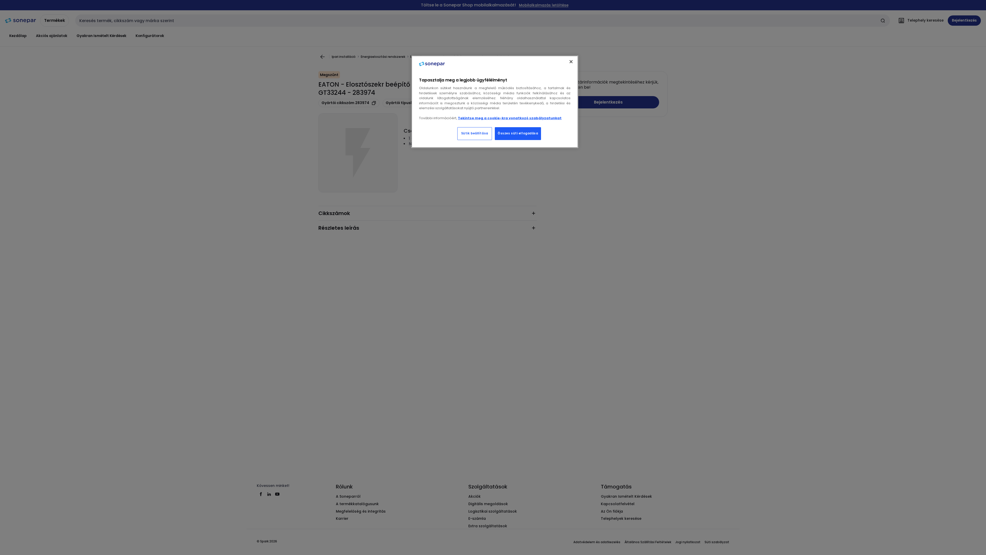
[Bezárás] (571, 61)
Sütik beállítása (474, 133)
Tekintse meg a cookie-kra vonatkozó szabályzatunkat (510, 118)
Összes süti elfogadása (518, 133)
